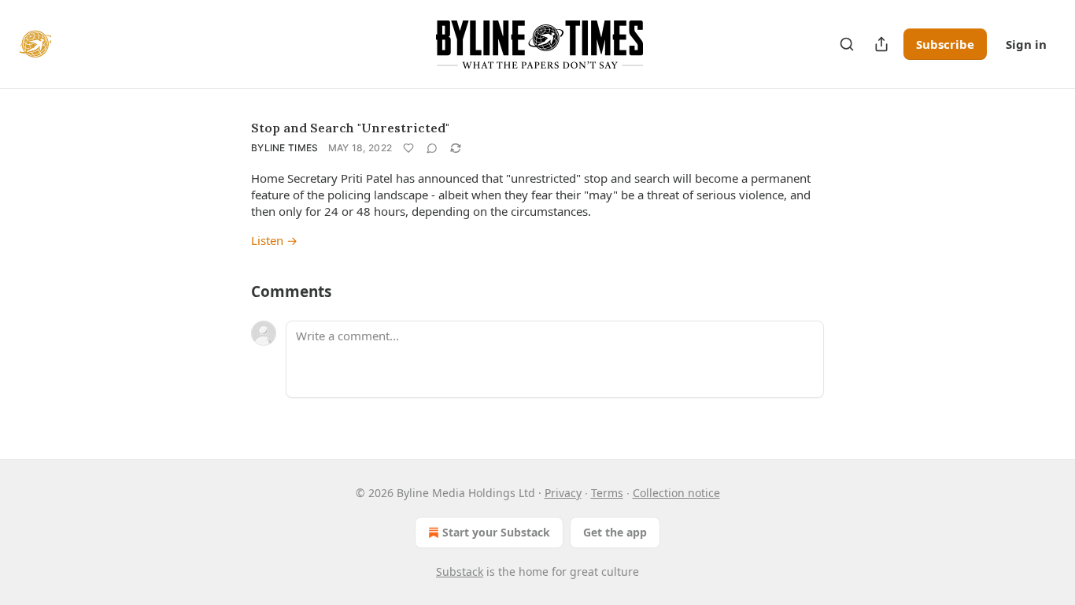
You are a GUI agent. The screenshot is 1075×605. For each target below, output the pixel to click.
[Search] (847, 44)
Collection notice (676, 492)
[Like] (408, 148)
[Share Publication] (881, 44)
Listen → (274, 240)
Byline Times (285, 148)
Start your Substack (496, 532)
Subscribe (945, 44)
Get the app (615, 532)
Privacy (563, 492)
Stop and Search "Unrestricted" (350, 127)
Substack (459, 571)
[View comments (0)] (432, 148)
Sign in (1026, 44)
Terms (607, 492)
